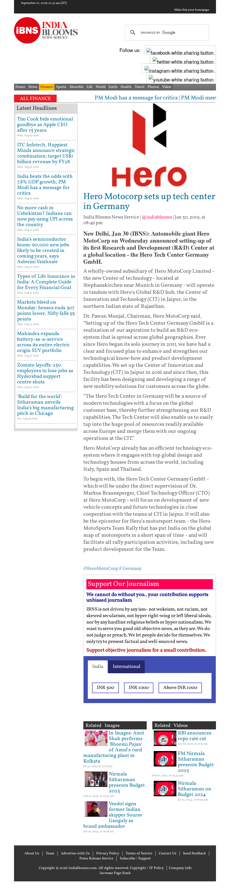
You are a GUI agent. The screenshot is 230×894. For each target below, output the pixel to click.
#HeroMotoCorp (100, 568)
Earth (113, 87)
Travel (139, 87)
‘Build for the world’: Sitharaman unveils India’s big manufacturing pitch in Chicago (45, 405)
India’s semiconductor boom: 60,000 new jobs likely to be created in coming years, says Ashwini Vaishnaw (43, 250)
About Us (31, 853)
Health (126, 87)
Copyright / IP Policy (147, 868)
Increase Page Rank (115, 873)
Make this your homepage (191, 10)
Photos (153, 87)
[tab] (98, 666)
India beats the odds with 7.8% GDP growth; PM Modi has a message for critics (45, 185)
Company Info (180, 868)
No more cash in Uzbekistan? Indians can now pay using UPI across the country (45, 216)
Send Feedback (194, 853)
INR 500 (105, 687)
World (100, 87)
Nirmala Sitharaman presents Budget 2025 (127, 783)
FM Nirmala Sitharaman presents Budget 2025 (196, 762)
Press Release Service (96, 858)
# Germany (130, 568)
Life (90, 87)
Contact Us (167, 853)
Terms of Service (139, 853)
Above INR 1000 (180, 687)
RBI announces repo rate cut (194, 736)
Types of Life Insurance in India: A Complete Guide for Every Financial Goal (46, 282)
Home (20, 87)
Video (166, 87)
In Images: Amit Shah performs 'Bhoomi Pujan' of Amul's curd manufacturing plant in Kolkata (113, 747)
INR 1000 (139, 687)
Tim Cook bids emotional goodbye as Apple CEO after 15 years (45, 125)
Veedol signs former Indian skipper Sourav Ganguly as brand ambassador (112, 815)
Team (50, 853)
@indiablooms (157, 217)
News (32, 87)
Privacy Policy (107, 853)
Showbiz (77, 87)
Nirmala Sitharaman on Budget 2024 (194, 789)
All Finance (35, 98)
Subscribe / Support (135, 858)
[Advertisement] (46, 612)
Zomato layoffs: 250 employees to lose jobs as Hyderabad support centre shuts (45, 374)
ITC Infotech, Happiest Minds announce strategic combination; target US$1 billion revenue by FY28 (46, 153)
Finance (46, 87)
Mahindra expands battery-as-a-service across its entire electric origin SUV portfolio (43, 342)
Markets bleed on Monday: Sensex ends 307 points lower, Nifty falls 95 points (46, 311)
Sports (61, 87)
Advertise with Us (75, 853)
